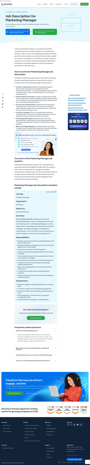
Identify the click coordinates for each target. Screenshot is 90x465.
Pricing (51, 4)
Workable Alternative (8, 448)
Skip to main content (5, 1)
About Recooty (7, 425)
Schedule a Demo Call (74, 459)
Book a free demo (31, 393)
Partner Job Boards (29, 434)
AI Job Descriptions (51, 428)
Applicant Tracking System (32, 425)
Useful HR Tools (50, 431)
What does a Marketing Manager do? (27, 330)
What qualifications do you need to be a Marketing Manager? (34, 355)
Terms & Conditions (68, 462)
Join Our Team (6, 428)
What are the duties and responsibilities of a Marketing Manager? (32, 348)
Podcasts (48, 434)
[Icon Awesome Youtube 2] (77, 424)
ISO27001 (49, 457)
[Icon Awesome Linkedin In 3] (74, 424)
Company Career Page (31, 428)
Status (60, 462)
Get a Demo (74, 4)
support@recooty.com (73, 455)
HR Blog (48, 425)
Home (39, 4)
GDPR (48, 454)
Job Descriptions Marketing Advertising (17, 12)
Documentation (50, 448)
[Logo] (71, 424)
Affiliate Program (7, 431)
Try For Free (84, 4)
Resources (58, 4)
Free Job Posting (29, 431)
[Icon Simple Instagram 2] (81, 424)
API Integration (50, 451)
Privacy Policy (78, 462)
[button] (59, 4)
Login (66, 4)
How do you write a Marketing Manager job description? (33, 360)
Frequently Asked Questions (32, 441)
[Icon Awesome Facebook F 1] (68, 424)
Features (45, 4)
